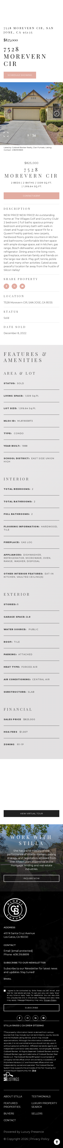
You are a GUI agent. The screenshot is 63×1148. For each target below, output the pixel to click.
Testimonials (41, 1096)
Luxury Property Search (44, 1105)
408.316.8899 (21, 954)
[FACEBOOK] (19, 1018)
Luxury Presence (32, 1132)
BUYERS (9, 1113)
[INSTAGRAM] (27, 1018)
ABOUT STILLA (13, 1096)
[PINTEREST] (43, 1018)
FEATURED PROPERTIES (12, 1105)
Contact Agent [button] (31, 195)
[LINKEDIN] (35, 1018)
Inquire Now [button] (32, 878)
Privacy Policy (50, 1000)
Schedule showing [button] (20, 75)
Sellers (37, 1113)
